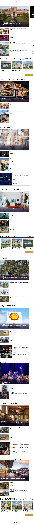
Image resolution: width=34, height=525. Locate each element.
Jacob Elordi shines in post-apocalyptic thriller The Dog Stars (18, 213)
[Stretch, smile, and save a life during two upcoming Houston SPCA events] (4, 168)
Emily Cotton (11, 45)
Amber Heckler (11, 153)
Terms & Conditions (27, 521)
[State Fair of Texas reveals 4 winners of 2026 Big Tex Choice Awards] (4, 292)
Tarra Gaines (2, 383)
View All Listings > (28, 74)
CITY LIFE (5, 127)
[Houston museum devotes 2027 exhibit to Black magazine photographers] (4, 395)
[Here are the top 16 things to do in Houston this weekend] (4, 223)
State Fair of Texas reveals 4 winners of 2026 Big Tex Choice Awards (18, 290)
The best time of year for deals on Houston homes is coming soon (18, 331)
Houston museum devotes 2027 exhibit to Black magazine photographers (18, 394)
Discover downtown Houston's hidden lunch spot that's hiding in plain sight (19, 118)
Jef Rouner (11, 340)
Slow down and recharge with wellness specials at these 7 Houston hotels (18, 491)
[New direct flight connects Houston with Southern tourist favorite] (4, 284)
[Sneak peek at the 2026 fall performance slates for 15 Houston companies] (14, 373)
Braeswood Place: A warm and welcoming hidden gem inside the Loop (20, 183)
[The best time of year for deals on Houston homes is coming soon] (4, 333)
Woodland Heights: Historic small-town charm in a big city (20, 175)
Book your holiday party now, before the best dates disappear (20, 352)
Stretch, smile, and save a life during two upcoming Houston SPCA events (18, 166)
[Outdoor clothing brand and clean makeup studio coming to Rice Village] (14, 471)
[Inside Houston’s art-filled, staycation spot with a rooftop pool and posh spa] (4, 45)
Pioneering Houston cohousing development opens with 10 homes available (18, 338)
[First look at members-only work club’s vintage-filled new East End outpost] (14, 415)
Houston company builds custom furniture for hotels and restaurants (18, 428)
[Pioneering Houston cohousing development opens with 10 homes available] (4, 340)
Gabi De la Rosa (11, 485)
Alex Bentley (11, 215)
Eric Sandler (11, 113)
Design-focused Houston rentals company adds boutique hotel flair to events (19, 435)
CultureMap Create (12, 120)
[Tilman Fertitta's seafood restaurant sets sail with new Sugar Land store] (4, 113)
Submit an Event (11, 521)
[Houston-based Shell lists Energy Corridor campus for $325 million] (14, 318)
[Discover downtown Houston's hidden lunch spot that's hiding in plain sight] (4, 120)
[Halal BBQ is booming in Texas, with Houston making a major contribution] (14, 91)
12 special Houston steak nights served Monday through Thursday (18, 29)
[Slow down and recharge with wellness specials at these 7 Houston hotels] (4, 492)
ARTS (3, 361)
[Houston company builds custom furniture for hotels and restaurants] (4, 430)
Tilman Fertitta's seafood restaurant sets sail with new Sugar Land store (18, 111)
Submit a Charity (16, 521)
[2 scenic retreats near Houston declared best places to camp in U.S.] (14, 270)
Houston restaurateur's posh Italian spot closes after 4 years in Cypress (19, 104)
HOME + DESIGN (9, 403)
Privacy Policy (32, 521)
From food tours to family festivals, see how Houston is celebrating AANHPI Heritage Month (18, 452)
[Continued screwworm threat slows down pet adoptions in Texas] (14, 139)
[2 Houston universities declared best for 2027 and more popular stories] (14, 16)
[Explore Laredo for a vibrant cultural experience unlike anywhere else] (4, 299)
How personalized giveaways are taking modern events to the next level (20, 348)
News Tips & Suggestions (6, 521)
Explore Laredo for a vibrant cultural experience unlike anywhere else (19, 297)
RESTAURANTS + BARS (12, 79)
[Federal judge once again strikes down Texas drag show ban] (4, 38)
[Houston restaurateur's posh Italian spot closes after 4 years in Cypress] (4, 106)
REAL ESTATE (7, 306)
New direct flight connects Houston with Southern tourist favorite (19, 282)
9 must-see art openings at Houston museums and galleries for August (19, 386)
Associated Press (12, 37)
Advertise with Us (21, 521)
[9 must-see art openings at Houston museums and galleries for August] (4, 388)
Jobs (24, 521)
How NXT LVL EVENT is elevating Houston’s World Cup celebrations (20, 355)
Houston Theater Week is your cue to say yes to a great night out (20, 444)
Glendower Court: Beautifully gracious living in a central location (20, 179)
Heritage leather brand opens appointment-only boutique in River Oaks (19, 483)
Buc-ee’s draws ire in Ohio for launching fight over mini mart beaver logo (18, 159)
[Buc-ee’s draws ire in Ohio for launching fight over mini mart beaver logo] (4, 161)
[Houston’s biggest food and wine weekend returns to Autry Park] (4, 230)
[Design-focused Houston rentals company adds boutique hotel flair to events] (4, 437)
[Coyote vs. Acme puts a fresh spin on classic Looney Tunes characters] (4, 52)
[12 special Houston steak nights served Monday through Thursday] (4, 31)
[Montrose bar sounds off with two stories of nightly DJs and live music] (14, 201)
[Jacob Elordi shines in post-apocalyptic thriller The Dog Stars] (4, 216)
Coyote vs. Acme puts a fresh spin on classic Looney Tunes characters (18, 51)
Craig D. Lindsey (11, 222)
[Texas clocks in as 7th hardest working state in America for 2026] (4, 154)
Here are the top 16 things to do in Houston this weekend (18, 221)
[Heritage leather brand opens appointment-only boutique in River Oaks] (4, 485)
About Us (1, 521)
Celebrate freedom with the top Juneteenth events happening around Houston (19, 448)
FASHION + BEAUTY (10, 458)
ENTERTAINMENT (9, 189)
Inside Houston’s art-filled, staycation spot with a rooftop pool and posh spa (19, 43)
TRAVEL (4, 258)
